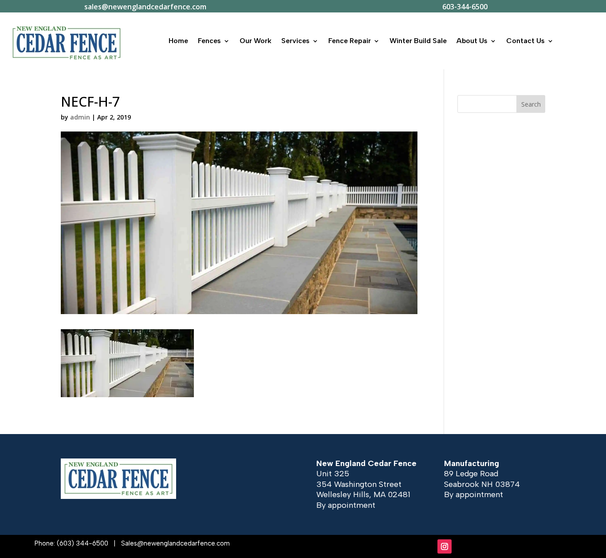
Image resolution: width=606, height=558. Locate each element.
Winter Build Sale (418, 40)
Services (295, 40)
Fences (209, 40)
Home (178, 40)
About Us (472, 40)
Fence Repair (349, 40)
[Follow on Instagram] (444, 546)
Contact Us (525, 40)
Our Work (256, 40)
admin (80, 117)
